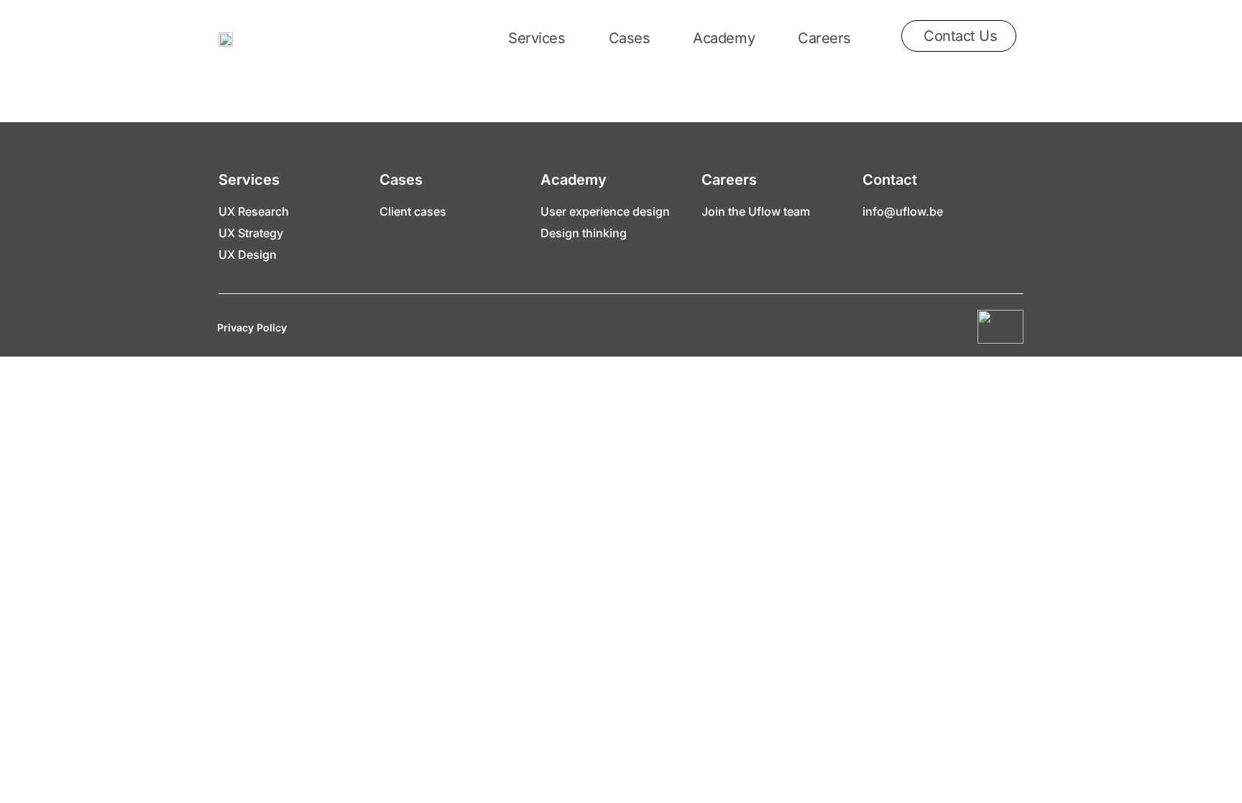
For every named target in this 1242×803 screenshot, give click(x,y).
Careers (824, 38)
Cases (629, 38)
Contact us (961, 36)
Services (536, 38)
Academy (724, 38)
